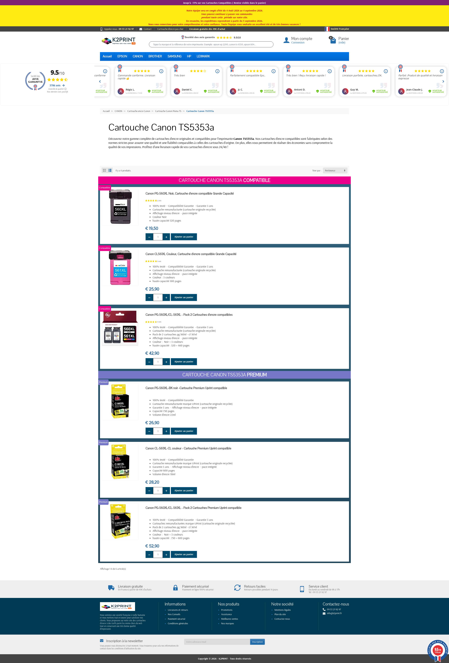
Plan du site (280, 614)
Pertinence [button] (330, 170)
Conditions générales (178, 623)
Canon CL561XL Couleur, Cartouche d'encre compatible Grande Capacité (191, 254)
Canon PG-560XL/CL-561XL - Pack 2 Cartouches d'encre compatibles (189, 315)
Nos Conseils (174, 614)
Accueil (107, 56)
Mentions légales (282, 609)
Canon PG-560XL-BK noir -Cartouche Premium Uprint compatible (186, 388)
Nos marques (227, 623)
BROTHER (155, 56)
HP (189, 56)
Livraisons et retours (178, 609)
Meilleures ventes (229, 618)
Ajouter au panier (184, 236)
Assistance (226, 614)
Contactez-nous (282, 618)
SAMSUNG (174, 56)
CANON (138, 56)
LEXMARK (203, 56)
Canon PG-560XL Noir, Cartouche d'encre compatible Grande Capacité (190, 194)
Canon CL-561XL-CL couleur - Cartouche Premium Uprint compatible (188, 448)
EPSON (122, 56)
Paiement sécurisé (176, 618)
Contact (148, 29)
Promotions (226, 609)
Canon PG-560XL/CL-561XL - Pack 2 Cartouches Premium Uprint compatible (194, 508)
